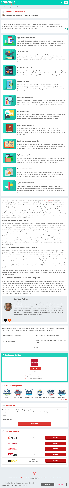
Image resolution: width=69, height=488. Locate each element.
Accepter (47, 484)
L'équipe (28, 477)
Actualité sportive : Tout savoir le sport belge (51, 341)
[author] (3, 15)
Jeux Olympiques (40, 397)
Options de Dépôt (23, 155)
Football (7, 397)
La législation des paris (25, 125)
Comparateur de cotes (25, 97)
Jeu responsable (23, 52)
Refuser (60, 484)
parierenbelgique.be (20, 477)
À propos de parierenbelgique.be (48, 335)
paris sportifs (48, 201)
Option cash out (23, 81)
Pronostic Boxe (18, 397)
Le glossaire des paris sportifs (28, 141)
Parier (35, 369)
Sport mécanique (51, 397)
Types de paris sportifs (25, 183)
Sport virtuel (61, 397)
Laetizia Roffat (21, 299)
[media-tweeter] (5, 320)
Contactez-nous (48, 477)
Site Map (58, 477)
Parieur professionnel (25, 169)
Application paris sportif (26, 38)
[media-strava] (9, 320)
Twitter (54, 477)
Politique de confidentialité (37, 477)
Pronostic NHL (29, 397)
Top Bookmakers (9, 341)
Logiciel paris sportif (24, 67)
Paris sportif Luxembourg (12, 335)
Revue (35, 372)
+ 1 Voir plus (34, 347)
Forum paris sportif (24, 111)
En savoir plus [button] (22, 485)
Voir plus (64, 399)
